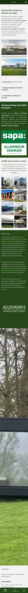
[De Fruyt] (20, 195)
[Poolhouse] (7, 208)
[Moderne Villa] (20, 208)
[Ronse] (20, 221)
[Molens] (20, 183)
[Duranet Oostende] (7, 183)
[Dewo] (7, 195)
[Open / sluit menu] (25, 2)
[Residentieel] (7, 221)
